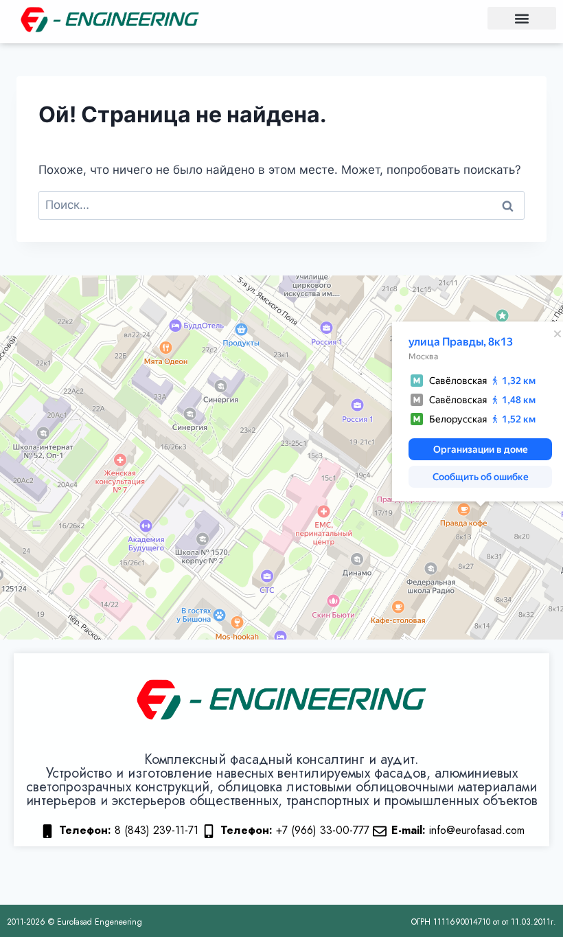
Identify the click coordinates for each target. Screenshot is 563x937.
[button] (521, 18)
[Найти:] (281, 205)
